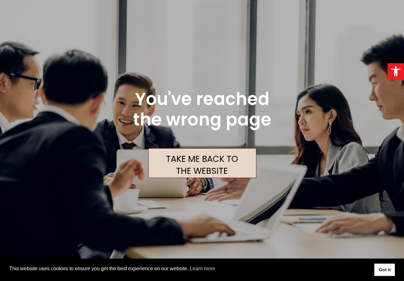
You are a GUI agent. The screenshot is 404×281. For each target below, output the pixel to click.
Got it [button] (385, 269)
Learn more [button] (202, 268)
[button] (396, 71)
